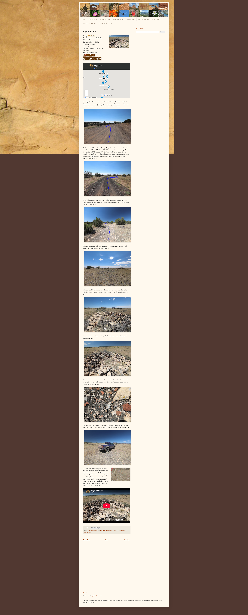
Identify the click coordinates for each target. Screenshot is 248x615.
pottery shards (109, 530)
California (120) (105, 19)
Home (83, 19)
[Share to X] (96, 528)
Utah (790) (155, 19)
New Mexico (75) (143, 19)
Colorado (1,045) (118, 19)
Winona (89, 532)
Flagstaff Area (95, 530)
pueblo (115, 530)
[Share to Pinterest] (99, 528)
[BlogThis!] (94, 528)
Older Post (127, 540)
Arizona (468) (93, 19)
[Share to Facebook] (98, 528)
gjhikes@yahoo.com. (98, 596)
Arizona (90, 530)
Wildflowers (103, 23)
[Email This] (92, 528)
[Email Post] (87, 527)
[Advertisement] (150, 48)
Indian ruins (103, 530)
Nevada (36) (131, 19)
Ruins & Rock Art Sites (89, 23)
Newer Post (86, 540)
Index (111, 23)
